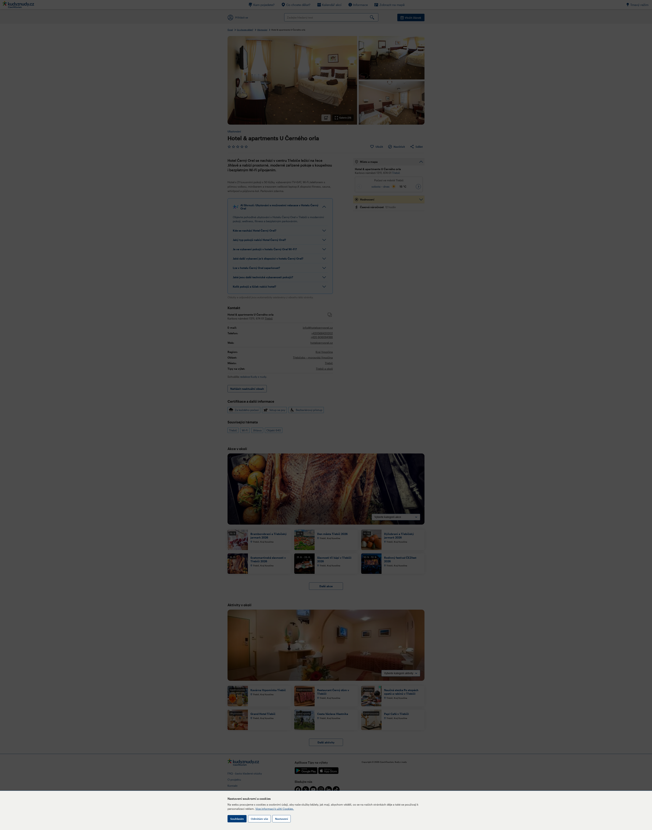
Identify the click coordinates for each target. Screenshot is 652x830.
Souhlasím (237, 818)
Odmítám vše (259, 818)
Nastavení (281, 818)
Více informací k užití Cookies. (274, 808)
